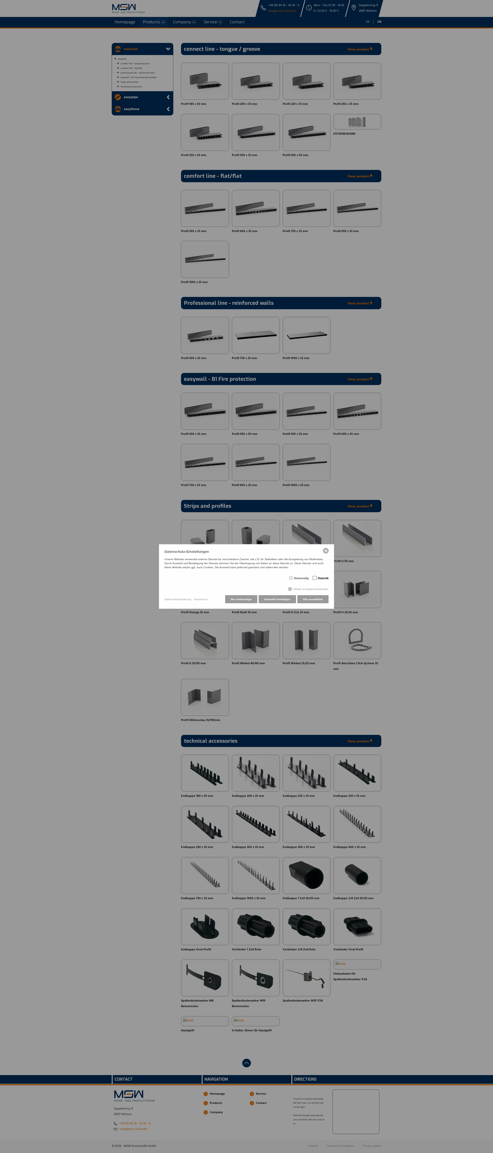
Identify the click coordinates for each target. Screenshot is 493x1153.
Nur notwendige (241, 599)
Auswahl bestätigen (277, 599)
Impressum (201, 599)
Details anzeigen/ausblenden (311, 589)
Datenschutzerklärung (177, 599)
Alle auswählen (313, 599)
